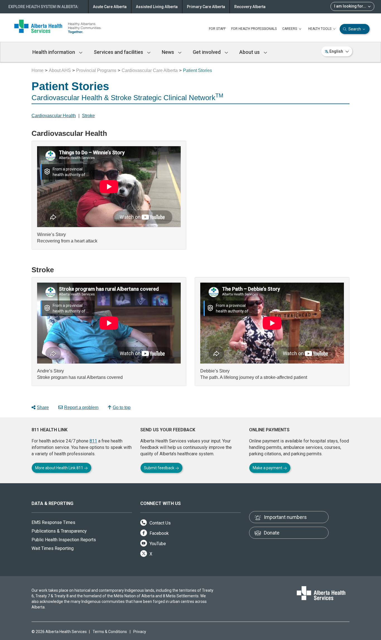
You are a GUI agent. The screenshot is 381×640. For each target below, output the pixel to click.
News (168, 52)
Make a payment (268, 468)
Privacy (139, 631)
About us (250, 52)
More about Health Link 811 (59, 468)
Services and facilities (119, 52)
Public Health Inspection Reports (64, 539)
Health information (54, 52)
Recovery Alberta (250, 6)
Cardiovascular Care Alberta (150, 70)
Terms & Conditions (110, 631)
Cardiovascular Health (54, 115)
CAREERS (290, 29)
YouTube (157, 543)
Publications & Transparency (59, 531)
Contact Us (159, 523)
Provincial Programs (96, 70)
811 (93, 441)
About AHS (60, 70)
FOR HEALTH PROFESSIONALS (254, 29)
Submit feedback (159, 468)
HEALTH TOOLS (320, 29)
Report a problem (81, 407)
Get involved (207, 52)
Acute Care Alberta (110, 6)
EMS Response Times (53, 522)
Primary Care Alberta (206, 6)
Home (38, 70)
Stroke (88, 115)
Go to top (122, 407)
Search (355, 29)
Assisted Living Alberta (157, 6)
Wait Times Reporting (53, 548)
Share (43, 407)
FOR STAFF (217, 29)
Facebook (158, 533)
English (336, 51)
